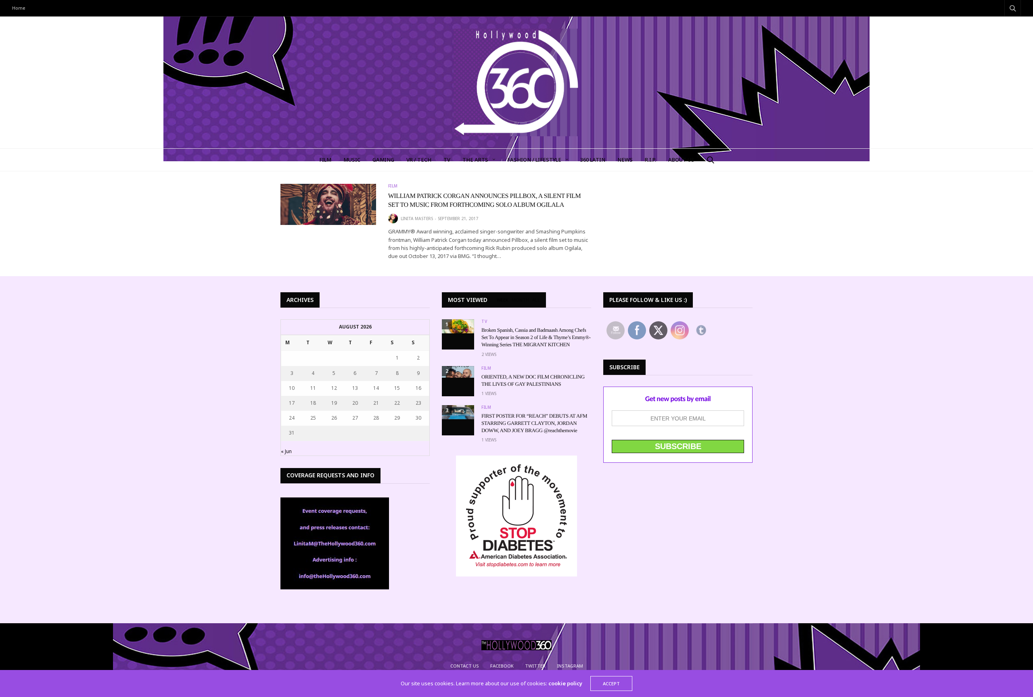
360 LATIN (592, 159)
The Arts (475, 159)
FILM (325, 159)
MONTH (520, 300)
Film (393, 186)
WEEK (502, 300)
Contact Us (464, 666)
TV (446, 159)
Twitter (535, 666)
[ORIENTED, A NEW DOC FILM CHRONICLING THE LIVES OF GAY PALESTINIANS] (458, 372)
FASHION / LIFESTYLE (534, 159)
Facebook (502, 666)
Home (18, 8)
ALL (536, 300)
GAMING (383, 159)
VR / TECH (418, 159)
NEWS (625, 159)
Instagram (570, 666)
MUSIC (351, 159)
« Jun (286, 451)
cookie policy (565, 683)
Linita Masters (417, 218)
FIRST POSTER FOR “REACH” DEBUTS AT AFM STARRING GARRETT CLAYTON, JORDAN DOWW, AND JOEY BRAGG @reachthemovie (534, 423)
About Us (681, 159)
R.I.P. (650, 159)
